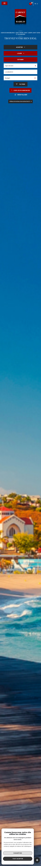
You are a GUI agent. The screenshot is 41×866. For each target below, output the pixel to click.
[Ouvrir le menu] (4, 3)
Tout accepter (17, 859)
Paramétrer (17, 853)
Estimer (20, 59)
